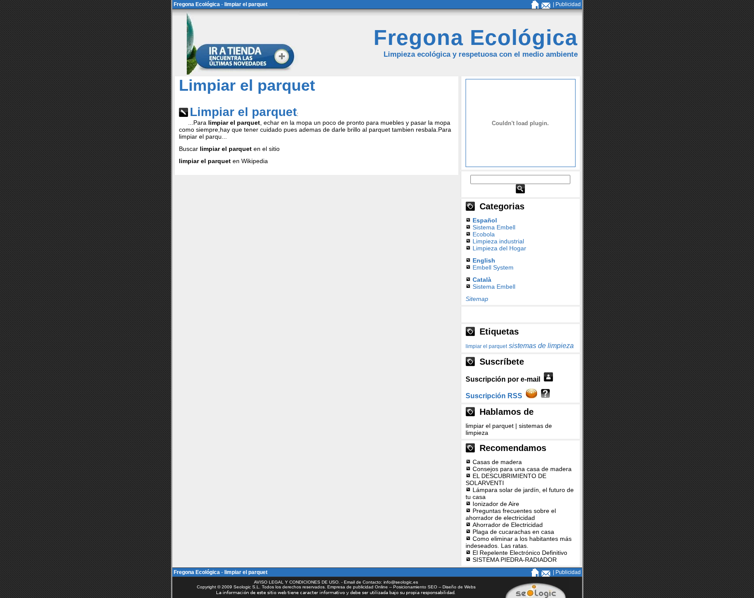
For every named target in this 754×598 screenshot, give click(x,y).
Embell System (493, 267)
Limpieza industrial (498, 241)
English (484, 260)
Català (482, 279)
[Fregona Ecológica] (535, 7)
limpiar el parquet (245, 4)
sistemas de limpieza (541, 345)
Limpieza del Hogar (499, 248)
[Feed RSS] (531, 396)
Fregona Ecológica (197, 4)
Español (485, 220)
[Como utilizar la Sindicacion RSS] (545, 396)
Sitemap (477, 298)
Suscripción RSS (494, 396)
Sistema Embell (494, 227)
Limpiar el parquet (243, 112)
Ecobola (484, 234)
